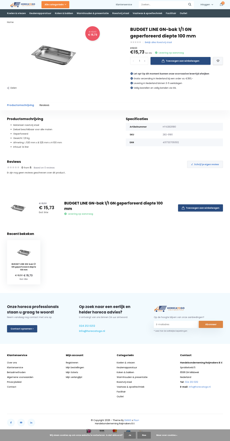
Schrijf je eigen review (206, 164)
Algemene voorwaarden (20, 377)
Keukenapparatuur (40, 13)
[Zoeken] (190, 4)
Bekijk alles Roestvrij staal (158, 42)
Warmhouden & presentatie (93, 13)
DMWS (127, 420)
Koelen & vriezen (16, 13)
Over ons (12, 362)
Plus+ (136, 420)
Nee (144, 435)
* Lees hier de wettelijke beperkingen (170, 331)
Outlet (183, 13)
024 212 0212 (87, 326)
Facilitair (171, 13)
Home (10, 22)
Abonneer (211, 324)
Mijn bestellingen (75, 367)
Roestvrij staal (120, 13)
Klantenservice (124, 4)
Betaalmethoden (16, 372)
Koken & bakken (64, 13)
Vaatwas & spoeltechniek (147, 13)
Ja (130, 435)
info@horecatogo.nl (92, 331)
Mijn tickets (72, 372)
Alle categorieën (54, 4)
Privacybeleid (14, 382)
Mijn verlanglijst (74, 377)
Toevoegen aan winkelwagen (182, 60)
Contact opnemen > (22, 328)
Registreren (72, 362)
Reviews (44, 105)
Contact (11, 386)
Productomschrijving (20, 105)
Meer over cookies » (166, 435)
